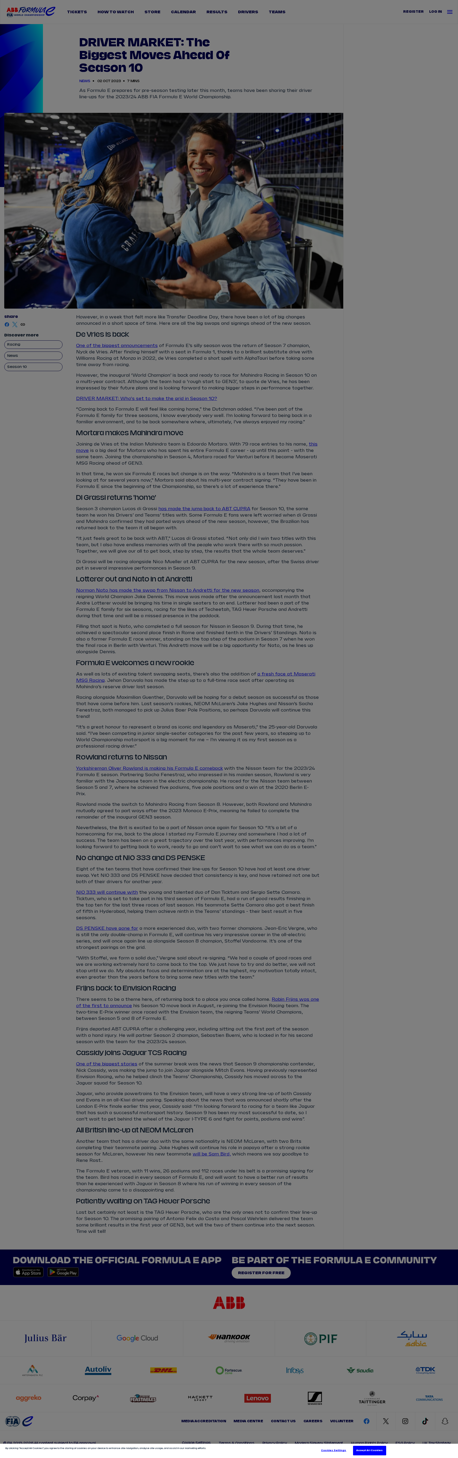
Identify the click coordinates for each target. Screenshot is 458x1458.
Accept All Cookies (369, 1450)
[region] (229, 1451)
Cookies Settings (333, 1450)
